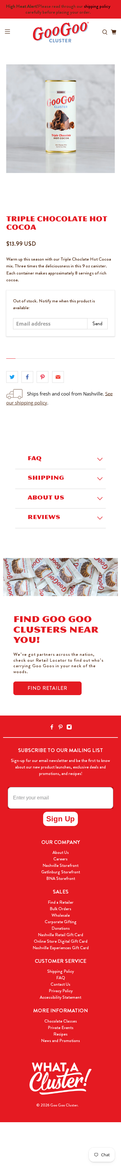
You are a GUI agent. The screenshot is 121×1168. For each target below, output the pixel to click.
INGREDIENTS (22, 354)
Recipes (60, 1034)
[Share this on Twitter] (12, 377)
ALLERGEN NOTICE (33, 354)
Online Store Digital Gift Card (60, 941)
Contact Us (60, 984)
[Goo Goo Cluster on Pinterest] (60, 728)
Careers (60, 859)
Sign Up (60, 819)
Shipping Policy (60, 971)
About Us (60, 852)
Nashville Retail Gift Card (60, 935)
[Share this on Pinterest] (42, 377)
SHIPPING (46, 479)
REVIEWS (44, 518)
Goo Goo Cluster (64, 1105)
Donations (61, 928)
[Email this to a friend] (58, 377)
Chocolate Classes (60, 1021)
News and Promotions (60, 1040)
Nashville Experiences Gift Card (61, 948)
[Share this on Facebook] (27, 377)
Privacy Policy (61, 991)
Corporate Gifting (61, 922)
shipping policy (97, 6)
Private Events (61, 1027)
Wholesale (61, 915)
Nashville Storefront (60, 865)
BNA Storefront (60, 878)
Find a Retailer (61, 902)
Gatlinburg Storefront (60, 872)
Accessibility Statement (60, 997)
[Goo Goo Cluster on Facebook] (51, 728)
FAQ (35, 459)
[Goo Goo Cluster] (60, 32)
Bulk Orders (60, 909)
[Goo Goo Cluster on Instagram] (69, 728)
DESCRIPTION (11, 354)
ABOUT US (46, 498)
